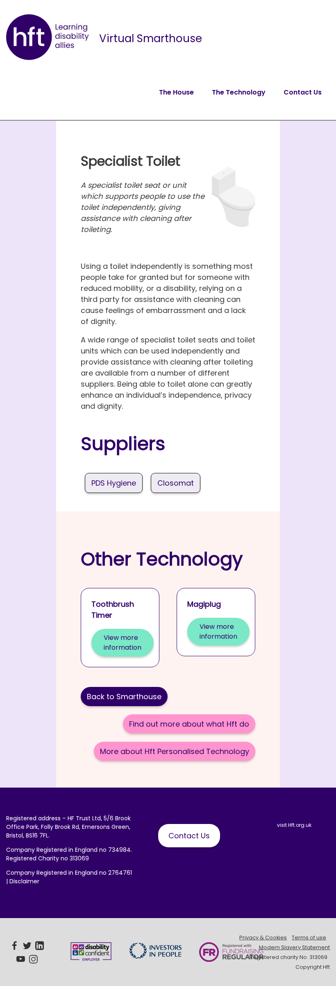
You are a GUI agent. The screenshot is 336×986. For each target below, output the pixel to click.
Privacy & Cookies (263, 937)
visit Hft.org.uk (294, 825)
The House (176, 92)
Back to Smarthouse (124, 696)
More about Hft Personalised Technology (174, 751)
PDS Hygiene (113, 483)
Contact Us (303, 92)
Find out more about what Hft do (189, 724)
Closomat (175, 483)
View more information (122, 642)
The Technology (239, 92)
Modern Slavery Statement (294, 947)
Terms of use (309, 937)
